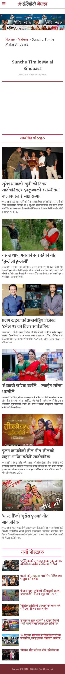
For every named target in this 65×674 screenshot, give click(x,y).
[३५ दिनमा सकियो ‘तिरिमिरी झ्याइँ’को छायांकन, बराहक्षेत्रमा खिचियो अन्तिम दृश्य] (11, 640)
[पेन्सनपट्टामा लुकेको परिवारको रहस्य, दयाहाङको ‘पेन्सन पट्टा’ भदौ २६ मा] (11, 595)
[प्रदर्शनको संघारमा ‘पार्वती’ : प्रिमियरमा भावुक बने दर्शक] (11, 580)
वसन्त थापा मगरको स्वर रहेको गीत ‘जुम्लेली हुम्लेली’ (29, 258)
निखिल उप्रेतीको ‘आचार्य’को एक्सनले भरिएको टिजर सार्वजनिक (40, 607)
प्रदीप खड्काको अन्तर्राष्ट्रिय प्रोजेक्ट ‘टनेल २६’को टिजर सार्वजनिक (29, 323)
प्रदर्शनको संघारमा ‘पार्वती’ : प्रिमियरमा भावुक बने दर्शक (41, 578)
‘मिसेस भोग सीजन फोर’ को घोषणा (39, 650)
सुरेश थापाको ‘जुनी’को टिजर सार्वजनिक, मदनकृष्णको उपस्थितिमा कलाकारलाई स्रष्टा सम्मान (31, 190)
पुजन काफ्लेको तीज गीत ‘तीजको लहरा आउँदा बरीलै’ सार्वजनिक (28, 454)
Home (10, 39)
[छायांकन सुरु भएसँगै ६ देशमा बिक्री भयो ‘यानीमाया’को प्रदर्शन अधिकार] (11, 625)
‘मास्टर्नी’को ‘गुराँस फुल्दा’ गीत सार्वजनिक (25, 519)
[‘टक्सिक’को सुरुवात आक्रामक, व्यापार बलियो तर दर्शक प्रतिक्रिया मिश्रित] (11, 565)
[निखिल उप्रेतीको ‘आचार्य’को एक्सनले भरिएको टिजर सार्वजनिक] (11, 610)
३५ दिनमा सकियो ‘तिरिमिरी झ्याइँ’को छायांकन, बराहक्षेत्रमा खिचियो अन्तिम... (41, 637)
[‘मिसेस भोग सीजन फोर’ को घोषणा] (11, 654)
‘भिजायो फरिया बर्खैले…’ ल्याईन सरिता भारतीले (32, 389)
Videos (23, 39)
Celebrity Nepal (39, 74)
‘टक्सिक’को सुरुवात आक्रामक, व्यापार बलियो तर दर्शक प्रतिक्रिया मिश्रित (41, 563)
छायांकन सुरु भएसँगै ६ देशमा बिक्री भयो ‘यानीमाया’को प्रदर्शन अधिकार (39, 622)
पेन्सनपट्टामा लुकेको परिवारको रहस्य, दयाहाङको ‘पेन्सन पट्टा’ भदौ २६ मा (40, 592)
